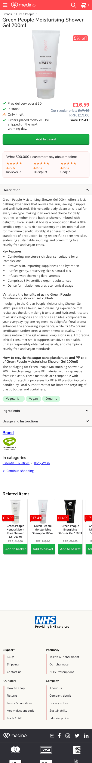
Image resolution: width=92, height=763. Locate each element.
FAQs (10, 657)
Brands (7, 14)
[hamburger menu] (5, 5)
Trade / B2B (14, 718)
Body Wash (42, 463)
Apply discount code (20, 711)
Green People (25, 14)
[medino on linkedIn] (85, 735)
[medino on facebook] (58, 735)
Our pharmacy (58, 664)
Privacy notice (58, 703)
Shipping (13, 664)
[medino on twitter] (75, 735)
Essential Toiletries (16, 463)
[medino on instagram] (66, 735)
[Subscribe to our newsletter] (51, 735)
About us (55, 688)
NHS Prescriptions (61, 672)
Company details (60, 696)
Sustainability (58, 711)
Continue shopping (20, 471)
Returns (12, 696)
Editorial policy (59, 718)
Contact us (14, 672)
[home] (32, 5)
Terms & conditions (20, 703)
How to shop (16, 688)
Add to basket (46, 139)
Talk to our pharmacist (64, 657)
